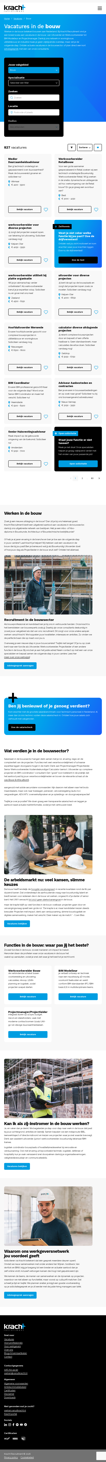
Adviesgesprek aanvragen (20, 665)
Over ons (8, 1349)
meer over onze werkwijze (17, 657)
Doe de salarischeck (21, 727)
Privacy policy (11, 1457)
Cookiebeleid (27, 1457)
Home (7, 19)
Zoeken (13, 91)
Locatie (13, 106)
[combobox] (33, 97)
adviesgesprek (11, 49)
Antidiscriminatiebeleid (15, 1387)
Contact (8, 1356)
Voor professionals (13, 1343)
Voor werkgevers (12, 1346)
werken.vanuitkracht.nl (15, 1410)
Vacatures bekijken (17, 923)
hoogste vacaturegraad (43, 889)
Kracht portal (10, 1414)
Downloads (9, 1397)
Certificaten (9, 1390)
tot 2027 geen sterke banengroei (45, 899)
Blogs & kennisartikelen (15, 1353)
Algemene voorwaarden (16, 1383)
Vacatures (18, 19)
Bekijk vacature (25, 209)
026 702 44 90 (11, 1369)
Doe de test (78, 260)
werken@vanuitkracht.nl (15, 1373)
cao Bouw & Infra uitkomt (16, 780)
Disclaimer (9, 1394)
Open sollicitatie (78, 463)
